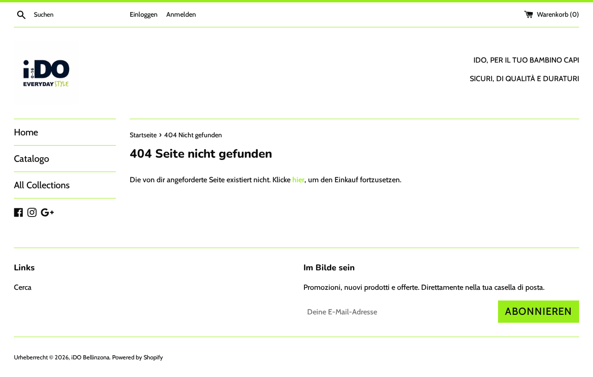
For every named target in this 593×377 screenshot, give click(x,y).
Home (26, 132)
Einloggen (144, 14)
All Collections (41, 185)
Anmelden (181, 14)
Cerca (23, 287)
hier (298, 179)
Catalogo (31, 158)
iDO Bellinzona (90, 357)
